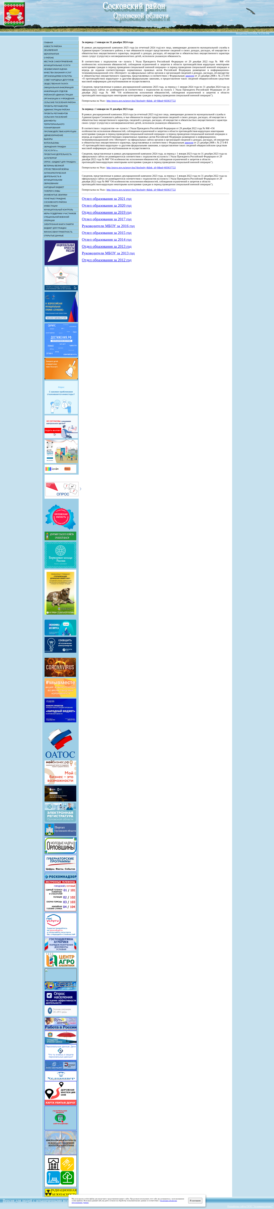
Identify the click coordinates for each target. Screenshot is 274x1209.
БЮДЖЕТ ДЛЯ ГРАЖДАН (55, 228)
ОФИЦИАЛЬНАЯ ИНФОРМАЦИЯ (59, 87)
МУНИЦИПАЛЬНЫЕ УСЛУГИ (57, 65)
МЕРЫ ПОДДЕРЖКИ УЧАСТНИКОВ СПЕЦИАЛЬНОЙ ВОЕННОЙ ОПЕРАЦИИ (60, 217)
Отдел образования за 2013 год (106, 246)
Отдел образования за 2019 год (106, 212)
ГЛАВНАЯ (48, 42)
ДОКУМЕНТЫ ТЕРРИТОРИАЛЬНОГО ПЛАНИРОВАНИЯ (54, 124)
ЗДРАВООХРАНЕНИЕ (53, 135)
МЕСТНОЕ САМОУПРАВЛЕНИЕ (58, 61)
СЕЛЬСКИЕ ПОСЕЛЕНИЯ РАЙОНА (60, 102)
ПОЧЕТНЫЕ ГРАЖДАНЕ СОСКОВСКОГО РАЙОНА (55, 200)
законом (189, 75)
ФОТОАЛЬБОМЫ (51, 143)
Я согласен (195, 1201)
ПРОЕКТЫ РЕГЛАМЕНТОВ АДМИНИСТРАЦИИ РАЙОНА (57, 108)
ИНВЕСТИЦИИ (51, 206)
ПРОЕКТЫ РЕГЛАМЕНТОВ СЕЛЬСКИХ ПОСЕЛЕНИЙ (56, 115)
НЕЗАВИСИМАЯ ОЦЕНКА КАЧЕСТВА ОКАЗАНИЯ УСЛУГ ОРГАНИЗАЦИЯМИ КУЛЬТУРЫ (58, 72)
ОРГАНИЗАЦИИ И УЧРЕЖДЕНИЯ (59, 99)
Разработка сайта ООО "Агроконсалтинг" (250, 1206)
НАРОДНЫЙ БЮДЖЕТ (54, 187)
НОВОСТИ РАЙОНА (53, 46)
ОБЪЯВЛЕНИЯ (51, 50)
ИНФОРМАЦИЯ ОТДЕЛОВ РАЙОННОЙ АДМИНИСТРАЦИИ (58, 93)
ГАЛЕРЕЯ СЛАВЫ (52, 191)
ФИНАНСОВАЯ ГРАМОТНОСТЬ (58, 232)
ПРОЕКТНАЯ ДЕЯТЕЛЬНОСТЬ (58, 154)
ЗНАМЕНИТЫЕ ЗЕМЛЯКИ (55, 195)
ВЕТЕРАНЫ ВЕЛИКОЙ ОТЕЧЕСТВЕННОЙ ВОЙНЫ (56, 167)
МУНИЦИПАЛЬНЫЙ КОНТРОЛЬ (58, 210)
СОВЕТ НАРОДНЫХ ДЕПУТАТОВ (59, 80)
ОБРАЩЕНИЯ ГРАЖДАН (55, 147)
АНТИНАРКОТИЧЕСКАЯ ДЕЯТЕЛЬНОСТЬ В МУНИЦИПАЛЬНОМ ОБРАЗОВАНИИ (55, 178)
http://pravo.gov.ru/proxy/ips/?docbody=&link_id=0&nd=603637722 (141, 100)
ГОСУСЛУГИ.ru (51, 150)
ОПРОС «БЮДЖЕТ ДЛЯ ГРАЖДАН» (60, 162)
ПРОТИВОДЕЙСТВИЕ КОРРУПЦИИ (60, 131)
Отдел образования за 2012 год (106, 260)
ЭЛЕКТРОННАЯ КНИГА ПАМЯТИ (59, 224)
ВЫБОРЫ (48, 139)
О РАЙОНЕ (49, 58)
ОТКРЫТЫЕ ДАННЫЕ (54, 236)
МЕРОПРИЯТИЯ (51, 54)
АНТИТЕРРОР (50, 158)
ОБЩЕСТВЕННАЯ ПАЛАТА (56, 84)
